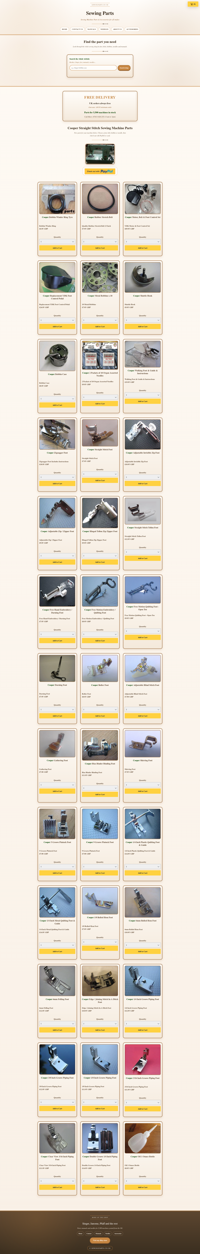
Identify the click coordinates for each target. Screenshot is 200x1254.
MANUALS (92, 29)
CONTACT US (77, 29)
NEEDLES (104, 29)
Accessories (117, 1233)
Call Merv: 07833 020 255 (94, 116)
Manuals (98, 1233)
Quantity (57, 237)
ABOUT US (117, 29)
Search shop (124, 68)
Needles (107, 1233)
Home (80, 1233)
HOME (64, 29)
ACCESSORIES (132, 29)
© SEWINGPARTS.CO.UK (100, 1248)
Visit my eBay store (100, 1240)
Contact (88, 1233)
